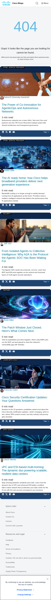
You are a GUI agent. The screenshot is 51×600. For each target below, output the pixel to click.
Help (7, 545)
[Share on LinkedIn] (3, 133)
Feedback (9, 540)
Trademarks (10, 567)
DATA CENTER (8, 429)
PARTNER (6, 290)
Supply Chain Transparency (16, 571)
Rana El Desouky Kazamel (16, 97)
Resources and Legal (15, 534)
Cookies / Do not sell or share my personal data (23, 558)
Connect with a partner (14, 526)
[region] (25, 587)
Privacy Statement (24, 590)
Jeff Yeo (7, 243)
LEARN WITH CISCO (10, 360)
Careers (9, 521)
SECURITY (7, 213)
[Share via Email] (14, 133)
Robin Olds (9, 170)
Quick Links (11, 506)
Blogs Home (29, 59)
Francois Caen (11, 390)
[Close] (47, 579)
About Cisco (10, 512)
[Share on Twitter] (7, 133)
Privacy (8, 553)
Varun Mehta (10, 459)
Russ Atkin (9, 320)
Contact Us (10, 517)
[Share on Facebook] (10, 133)
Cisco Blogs (17, 3)
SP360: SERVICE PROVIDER (13, 67)
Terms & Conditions (13, 549)
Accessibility (10, 562)
